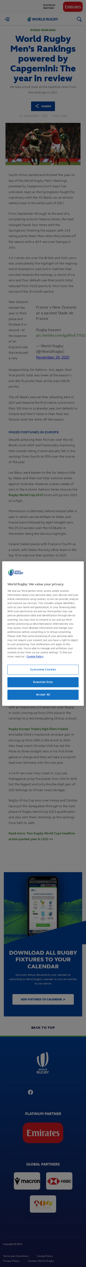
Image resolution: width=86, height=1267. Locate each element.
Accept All (43, 694)
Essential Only (43, 682)
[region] (43, 633)
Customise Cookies (43, 669)
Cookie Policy (35, 656)
